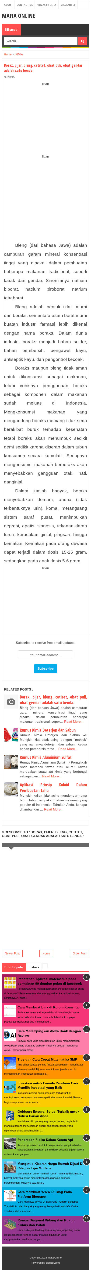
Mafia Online (18, 15)
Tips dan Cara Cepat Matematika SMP (47, 1059)
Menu (13, 29)
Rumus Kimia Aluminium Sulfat (46, 757)
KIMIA (11, 76)
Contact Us (25, 5)
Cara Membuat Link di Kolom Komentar (49, 1007)
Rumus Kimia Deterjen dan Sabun (48, 730)
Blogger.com (53, 1262)
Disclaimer (68, 5)
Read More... (74, 721)
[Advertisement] (45, 118)
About (8, 5)
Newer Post (12, 953)
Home (46, 953)
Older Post (79, 953)
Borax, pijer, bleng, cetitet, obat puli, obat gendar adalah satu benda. (53, 700)
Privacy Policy (46, 5)
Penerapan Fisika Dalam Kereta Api (45, 1140)
